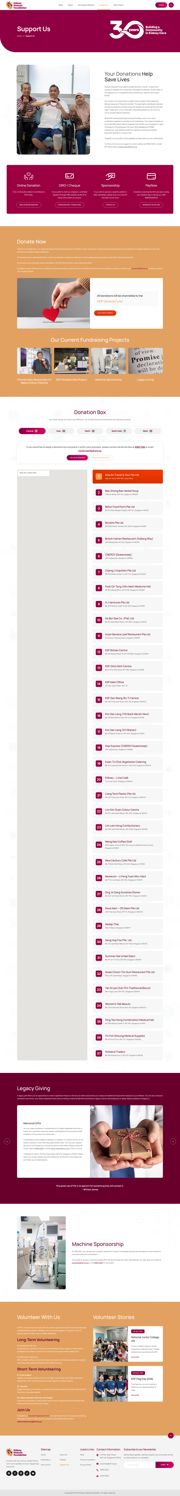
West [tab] (147, 431)
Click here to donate (105, 313)
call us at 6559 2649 (77, 458)
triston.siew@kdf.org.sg (128, 147)
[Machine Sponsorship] (108, 364)
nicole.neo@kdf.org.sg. (90, 450)
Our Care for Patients (86, 5)
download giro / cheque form (69, 205)
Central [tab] (31, 431)
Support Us (103, 5)
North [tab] (89, 431)
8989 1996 (140, 447)
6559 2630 (104, 1470)
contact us (110, 205)
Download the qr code (151, 205)
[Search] (171, 5)
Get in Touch (118, 5)
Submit (163, 1465)
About (70, 5)
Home (60, 5)
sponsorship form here (119, 1260)
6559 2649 (98, 1263)
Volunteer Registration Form (39, 1416)
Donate (161, 5)
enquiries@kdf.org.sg (139, 268)
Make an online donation (28, 205)
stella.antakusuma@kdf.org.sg (29, 1422)
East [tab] (61, 431)
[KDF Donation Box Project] (71, 364)
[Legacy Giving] (145, 364)
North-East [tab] (119, 431)
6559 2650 (39, 1148)
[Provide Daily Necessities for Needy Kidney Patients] (34, 366)
